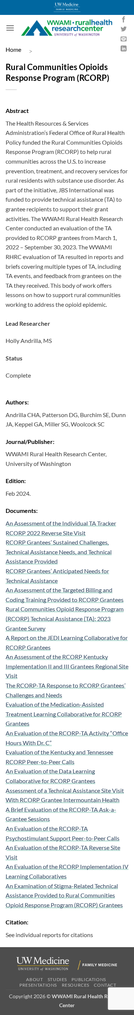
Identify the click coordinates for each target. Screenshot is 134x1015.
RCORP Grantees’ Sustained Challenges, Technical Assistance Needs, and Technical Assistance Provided (59, 552)
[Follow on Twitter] (124, 29)
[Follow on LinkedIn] (124, 48)
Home (13, 49)
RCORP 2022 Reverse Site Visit (46, 532)
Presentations (38, 985)
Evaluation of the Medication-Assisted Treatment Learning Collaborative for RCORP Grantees (64, 714)
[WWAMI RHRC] (66, 28)
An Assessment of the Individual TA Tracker (61, 523)
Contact (105, 985)
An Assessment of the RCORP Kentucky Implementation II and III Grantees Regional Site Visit (67, 666)
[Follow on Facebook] (124, 19)
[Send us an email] (124, 39)
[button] (10, 28)
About (34, 979)
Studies (57, 979)
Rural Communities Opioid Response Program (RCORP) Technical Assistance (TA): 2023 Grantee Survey (65, 618)
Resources (76, 985)
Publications (88, 979)
